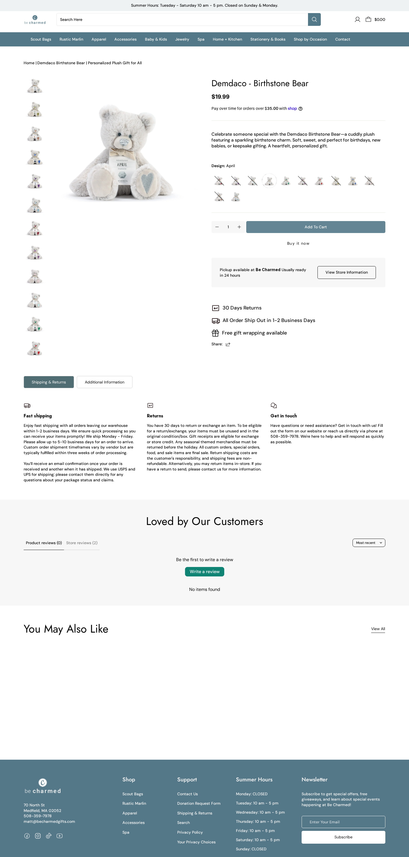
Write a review (205, 571)
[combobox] (183, 19)
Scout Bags (132, 793)
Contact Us (187, 793)
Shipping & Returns (49, 382)
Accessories (133, 822)
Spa (125, 832)
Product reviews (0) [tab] (44, 542)
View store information (347, 272)
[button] (45, 39)
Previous (47, 149)
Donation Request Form (199, 803)
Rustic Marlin (134, 803)
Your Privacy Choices (196, 841)
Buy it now (298, 243)
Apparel (129, 813)
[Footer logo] (42, 785)
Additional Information (104, 382)
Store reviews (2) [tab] (81, 542)
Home (29, 62)
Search (183, 822)
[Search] (314, 19)
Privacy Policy (190, 832)
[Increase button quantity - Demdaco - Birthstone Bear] (239, 227)
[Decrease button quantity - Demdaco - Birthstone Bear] (217, 227)
